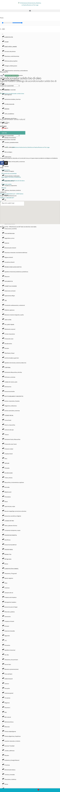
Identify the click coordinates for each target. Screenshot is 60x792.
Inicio (2, 75)
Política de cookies (7, 184)
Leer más (4, 133)
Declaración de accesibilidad (9, 173)
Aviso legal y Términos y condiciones (11, 177)
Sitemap (4, 188)
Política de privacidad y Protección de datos (13, 180)
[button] (30, 10)
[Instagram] (6, 163)
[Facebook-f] (2, 163)
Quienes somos (6, 170)
